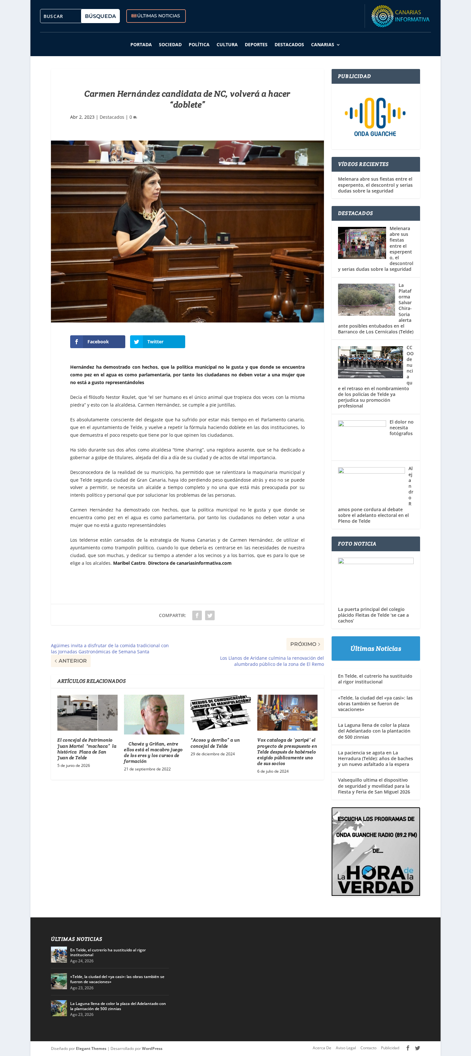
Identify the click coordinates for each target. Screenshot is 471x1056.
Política (199, 44)
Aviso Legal (346, 1048)
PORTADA (141, 44)
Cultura (227, 44)
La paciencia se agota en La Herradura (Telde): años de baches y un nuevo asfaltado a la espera (375, 758)
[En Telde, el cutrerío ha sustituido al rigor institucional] (59, 955)
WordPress (152, 1048)
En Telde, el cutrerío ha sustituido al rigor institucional (375, 679)
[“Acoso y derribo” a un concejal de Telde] (221, 713)
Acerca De (322, 1048)
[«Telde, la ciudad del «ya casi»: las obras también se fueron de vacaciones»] (59, 981)
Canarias (322, 44)
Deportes (256, 44)
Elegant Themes (91, 1048)
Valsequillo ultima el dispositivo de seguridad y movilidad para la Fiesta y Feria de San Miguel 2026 (374, 785)
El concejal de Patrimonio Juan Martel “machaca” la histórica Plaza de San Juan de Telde (86, 748)
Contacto (368, 1048)
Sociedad (170, 44)
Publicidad (390, 1048)
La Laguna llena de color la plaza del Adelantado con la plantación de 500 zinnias (374, 731)
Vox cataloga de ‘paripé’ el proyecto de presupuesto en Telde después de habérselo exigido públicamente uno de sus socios (287, 751)
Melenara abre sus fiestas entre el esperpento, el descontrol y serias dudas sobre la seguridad (375, 184)
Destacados (289, 44)
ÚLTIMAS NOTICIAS (158, 16)
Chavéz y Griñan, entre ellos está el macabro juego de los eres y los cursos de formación (153, 752)
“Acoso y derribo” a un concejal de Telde (215, 743)
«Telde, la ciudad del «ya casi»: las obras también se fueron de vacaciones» (375, 703)
